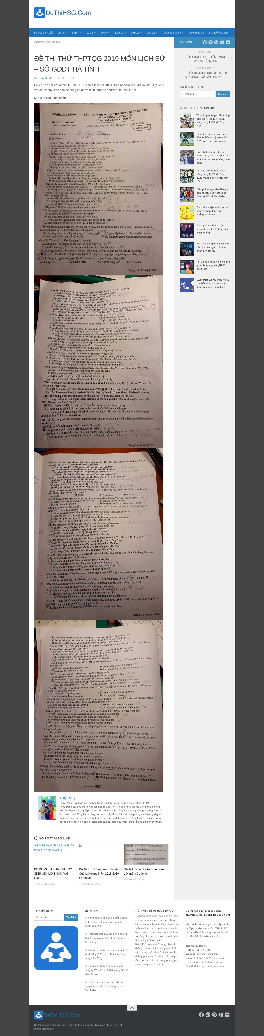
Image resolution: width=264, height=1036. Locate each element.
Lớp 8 (89, 32)
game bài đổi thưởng (206, 975)
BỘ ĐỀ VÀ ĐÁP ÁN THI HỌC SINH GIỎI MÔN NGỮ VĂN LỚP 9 (53, 873)
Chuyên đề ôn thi (47, 42)
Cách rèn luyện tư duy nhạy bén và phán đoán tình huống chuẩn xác (212, 211)
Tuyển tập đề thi (171, 32)
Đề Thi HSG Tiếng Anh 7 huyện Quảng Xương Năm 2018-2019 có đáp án (99, 873)
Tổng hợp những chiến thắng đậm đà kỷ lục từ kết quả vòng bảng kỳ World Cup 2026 (106, 921)
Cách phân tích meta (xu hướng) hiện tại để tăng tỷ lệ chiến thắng (212, 229)
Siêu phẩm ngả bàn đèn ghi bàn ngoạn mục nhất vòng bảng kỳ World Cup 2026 (212, 193)
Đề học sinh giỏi (43, 32)
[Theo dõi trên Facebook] (205, 42)
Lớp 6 (61, 32)
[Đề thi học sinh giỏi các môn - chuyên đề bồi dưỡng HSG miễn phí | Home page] (62, 12)
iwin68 (223, 975)
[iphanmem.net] (228, 42)
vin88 (189, 975)
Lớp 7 (75, 32)
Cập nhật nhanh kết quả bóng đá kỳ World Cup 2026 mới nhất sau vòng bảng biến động (107, 954)
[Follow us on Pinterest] (216, 42)
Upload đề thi (196, 32)
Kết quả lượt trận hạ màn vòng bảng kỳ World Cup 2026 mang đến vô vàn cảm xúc (106, 970)
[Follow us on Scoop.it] (222, 42)
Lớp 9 (104, 32)
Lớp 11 (135, 32)
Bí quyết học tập (218, 32)
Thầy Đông (45, 78)
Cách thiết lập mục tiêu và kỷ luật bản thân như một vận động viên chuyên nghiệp (212, 283)
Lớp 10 (119, 32)
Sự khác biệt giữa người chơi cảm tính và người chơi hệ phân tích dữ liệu (212, 247)
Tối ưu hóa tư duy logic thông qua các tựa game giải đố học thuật (213, 265)
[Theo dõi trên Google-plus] (210, 42)
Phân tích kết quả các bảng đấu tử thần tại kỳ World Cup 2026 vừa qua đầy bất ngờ (212, 137)
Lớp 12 (151, 32)
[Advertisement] (164, 13)
